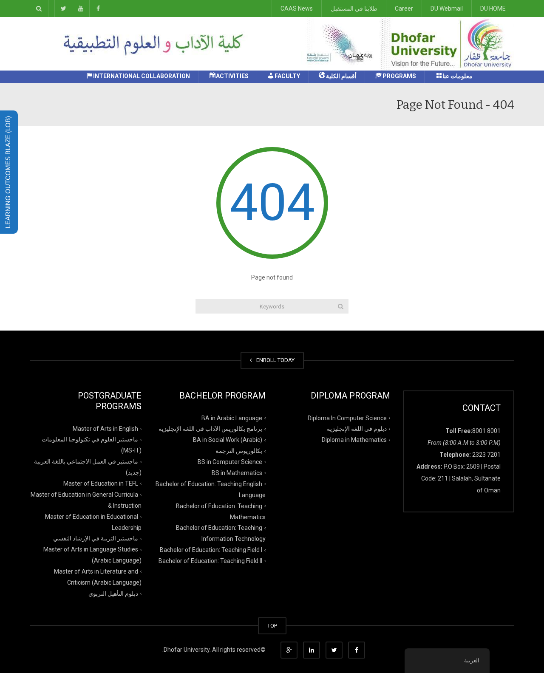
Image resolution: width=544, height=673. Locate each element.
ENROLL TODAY (274, 360)
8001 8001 (486, 430)
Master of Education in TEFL (100, 483)
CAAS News (296, 8)
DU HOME (493, 8)
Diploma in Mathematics (354, 439)
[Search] (340, 306)
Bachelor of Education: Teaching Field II (210, 560)
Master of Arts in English (105, 428)
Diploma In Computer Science (347, 417)
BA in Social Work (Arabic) (227, 439)
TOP (272, 625)
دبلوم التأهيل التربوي (113, 593)
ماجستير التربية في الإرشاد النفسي (95, 538)
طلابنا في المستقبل (354, 8)
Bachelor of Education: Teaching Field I (211, 549)
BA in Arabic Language (231, 417)
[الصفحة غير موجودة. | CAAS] (407, 43)
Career (404, 8)
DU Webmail (447, 8)
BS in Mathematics (237, 472)
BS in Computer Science (230, 461)
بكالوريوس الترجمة (238, 450)
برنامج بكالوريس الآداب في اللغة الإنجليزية (210, 428)
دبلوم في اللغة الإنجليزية (357, 428)
